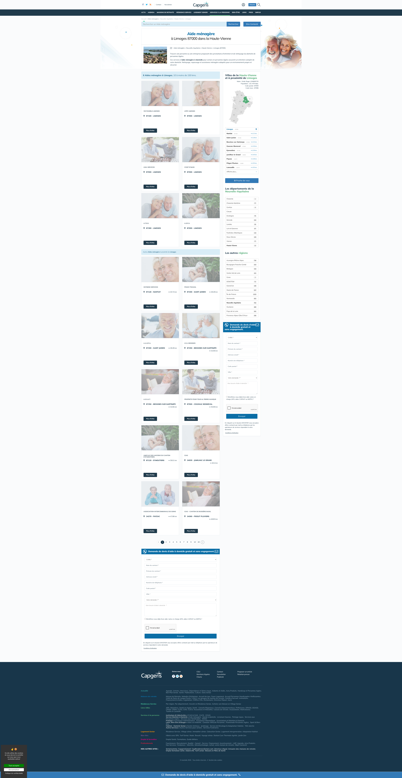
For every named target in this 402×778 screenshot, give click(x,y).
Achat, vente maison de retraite (221, 745)
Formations (181, 739)
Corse (241, 277)
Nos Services (171, 745)
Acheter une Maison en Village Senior (226, 704)
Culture (198, 692)
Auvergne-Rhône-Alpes (241, 260)
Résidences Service (148, 704)
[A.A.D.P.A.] (160, 325)
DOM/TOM (241, 282)
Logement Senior (201, 12)
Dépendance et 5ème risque (200, 691)
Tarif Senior (184, 735)
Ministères (174, 708)
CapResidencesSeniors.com (202, 749)
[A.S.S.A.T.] (160, 381)
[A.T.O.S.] (160, 205)
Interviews (184, 691)
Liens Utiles (145, 708)
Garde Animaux (193, 726)
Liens (244, 12)
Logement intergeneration (231, 731)
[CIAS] (201, 437)
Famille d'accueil (231, 698)
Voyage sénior (207, 735)
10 (195, 542)
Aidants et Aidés (218, 691)
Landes (241, 224)
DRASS (248, 708)
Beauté (198, 735)
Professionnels (147, 743)
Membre (244, 5)
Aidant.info (190, 751)
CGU (198, 672)
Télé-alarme (249, 726)
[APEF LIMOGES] (201, 93)
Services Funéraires (211, 728)
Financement (214, 743)
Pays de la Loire (241, 311)
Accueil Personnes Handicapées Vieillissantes (242, 696)
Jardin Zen (242, 735)
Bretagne (241, 269)
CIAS (185, 709)
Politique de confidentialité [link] (14, 773)
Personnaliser (14, 770)
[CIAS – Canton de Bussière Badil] (201, 493)
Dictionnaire (208, 700)
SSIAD (204, 719)
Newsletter (168, 5)
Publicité (220, 677)
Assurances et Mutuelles (203, 709)
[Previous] (158, 542)
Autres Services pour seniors (191, 728)
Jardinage (205, 726)
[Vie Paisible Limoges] (160, 93)
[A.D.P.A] (201, 205)
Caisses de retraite (221, 709)
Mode (192, 735)
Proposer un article (244, 672)
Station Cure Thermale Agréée (225, 735)
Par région (170, 704)
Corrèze (241, 207)
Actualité (144, 691)
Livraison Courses (224, 717)
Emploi (258, 12)
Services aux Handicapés (191, 719)
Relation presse (243, 674)
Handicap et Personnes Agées (249, 691)
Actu (143, 12)
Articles (176, 691)
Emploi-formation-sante (175, 751)
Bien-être (236, 12)
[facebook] (142, 4)
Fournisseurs (171, 743)
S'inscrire (252, 4)
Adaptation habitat (250, 731)
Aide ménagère (195, 717)
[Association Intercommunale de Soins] (160, 493)
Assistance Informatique (205, 720)
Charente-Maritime (241, 203)
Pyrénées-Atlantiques (241, 233)
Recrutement (182, 743)
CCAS (180, 709)
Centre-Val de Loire (241, 273)
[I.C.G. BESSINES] (201, 325)
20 (199, 542)
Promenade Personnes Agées (237, 722)
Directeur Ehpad (220, 700)
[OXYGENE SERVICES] (160, 269)
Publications (189, 692)
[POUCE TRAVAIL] (201, 269)
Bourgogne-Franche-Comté (241, 265)
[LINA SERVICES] (160, 149)
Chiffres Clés (198, 700)
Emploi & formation (149, 739)
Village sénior (186, 731)
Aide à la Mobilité (194, 722)
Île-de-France (241, 294)
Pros (251, 12)
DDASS (255, 708)
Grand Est (241, 286)
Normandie (241, 298)
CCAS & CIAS (192, 715)
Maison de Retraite (173, 696)
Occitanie (241, 307)
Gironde (241, 220)
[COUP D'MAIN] (201, 149)
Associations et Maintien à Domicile (230, 720)
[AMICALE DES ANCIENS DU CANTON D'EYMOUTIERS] (160, 437)
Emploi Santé (171, 739)
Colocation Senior (213, 731)
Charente (241, 199)
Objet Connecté (241, 745)
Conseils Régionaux (206, 708)
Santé (181, 692)
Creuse (229, 211)
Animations (243, 698)
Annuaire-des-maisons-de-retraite (241, 749)
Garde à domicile (209, 717)
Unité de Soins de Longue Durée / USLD (181, 698)
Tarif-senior (199, 751)
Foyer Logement (217, 696)
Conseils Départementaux (225, 708)
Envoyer (180, 636)
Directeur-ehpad (220, 749)
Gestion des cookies (215, 760)
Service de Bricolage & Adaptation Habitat (226, 726)
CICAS (207, 715)
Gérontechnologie (201, 745)
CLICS (190, 709)
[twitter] (146, 4)
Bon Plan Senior (172, 692)
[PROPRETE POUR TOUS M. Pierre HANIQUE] (201, 381)
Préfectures (240, 708)
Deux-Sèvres (241, 237)
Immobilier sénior (199, 731)
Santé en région (185, 708)
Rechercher (233, 24)
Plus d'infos (150, 130)
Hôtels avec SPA (172, 735)
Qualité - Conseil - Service (198, 743)
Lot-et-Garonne (241, 228)
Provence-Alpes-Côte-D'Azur (241, 315)
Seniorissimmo (171, 749)
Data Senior (206, 692)
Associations (234, 709)
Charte (199, 677)
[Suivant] (202, 542)
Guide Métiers (192, 739)
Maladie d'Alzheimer (190, 696)
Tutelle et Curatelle (173, 711)
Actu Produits (231, 691)
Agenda (151, 12)
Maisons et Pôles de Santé (215, 751)
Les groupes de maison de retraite (211, 698)
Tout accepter (14, 765)
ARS (167, 708)
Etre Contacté (252, 24)
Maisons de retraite (165, 12)
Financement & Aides (174, 700)
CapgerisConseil (184, 749)
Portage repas (237, 717)
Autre (230, 700)
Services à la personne (220, 12)
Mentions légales (203, 674)
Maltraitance (245, 709)
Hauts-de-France (241, 290)
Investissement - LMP (228, 743)
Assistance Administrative (184, 720)
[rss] (150, 4)
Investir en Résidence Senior (200, 704)
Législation (187, 700)
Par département (181, 704)
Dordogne (241, 216)
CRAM (168, 709)
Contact (158, 5)
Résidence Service (183, 12)
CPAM (174, 709)
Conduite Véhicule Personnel (213, 722)
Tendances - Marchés (185, 745)
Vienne (241, 241)
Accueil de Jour (204, 696)
